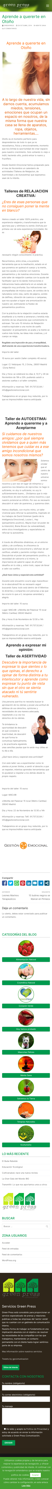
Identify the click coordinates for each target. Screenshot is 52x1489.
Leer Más (26, 1485)
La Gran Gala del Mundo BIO (15, 1178)
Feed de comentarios (12, 1254)
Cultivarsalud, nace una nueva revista (20, 1173)
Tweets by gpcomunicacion (15, 1359)
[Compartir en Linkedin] (28, 883)
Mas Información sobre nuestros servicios (22, 1351)
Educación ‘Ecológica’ (12, 1167)
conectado (29, 913)
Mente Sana (40, 25)
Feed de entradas (10, 1248)
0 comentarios (10, 28)
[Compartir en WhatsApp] (16, 883)
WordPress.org (9, 1260)
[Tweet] (10, 883)
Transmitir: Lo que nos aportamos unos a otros (24, 1184)
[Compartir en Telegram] (40, 883)
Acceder (6, 1242)
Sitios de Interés (11, 1367)
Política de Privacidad (36, 1429)
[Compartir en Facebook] (4, 883)
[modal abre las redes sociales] (46, 883)
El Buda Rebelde (10, 1161)
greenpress (9, 25)
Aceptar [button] (35, 1475)
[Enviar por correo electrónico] (34, 883)
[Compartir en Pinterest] (22, 883)
